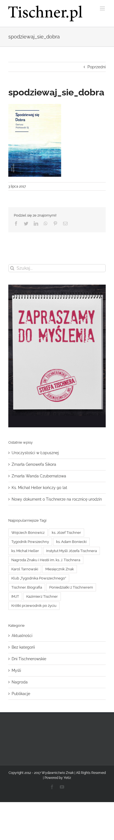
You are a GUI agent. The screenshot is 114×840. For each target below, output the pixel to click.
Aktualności (22, 635)
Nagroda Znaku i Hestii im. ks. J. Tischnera (45, 560)
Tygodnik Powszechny (30, 542)
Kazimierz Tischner (42, 596)
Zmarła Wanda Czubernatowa (39, 476)
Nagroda (20, 682)
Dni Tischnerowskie (29, 659)
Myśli (16, 670)
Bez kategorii (23, 647)
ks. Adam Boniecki (71, 542)
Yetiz (67, 778)
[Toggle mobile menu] (103, 8)
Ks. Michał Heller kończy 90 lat (39, 487)
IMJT (15, 596)
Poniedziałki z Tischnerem (71, 587)
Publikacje (21, 693)
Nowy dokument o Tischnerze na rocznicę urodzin (57, 499)
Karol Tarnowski (24, 569)
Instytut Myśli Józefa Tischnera (71, 551)
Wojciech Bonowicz (28, 532)
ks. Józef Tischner (66, 532)
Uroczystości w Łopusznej (35, 453)
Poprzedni (96, 67)
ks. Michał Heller (25, 551)
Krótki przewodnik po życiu (33, 606)
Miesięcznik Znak (59, 569)
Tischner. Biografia (26, 587)
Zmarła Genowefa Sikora (34, 464)
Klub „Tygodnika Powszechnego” (38, 578)
